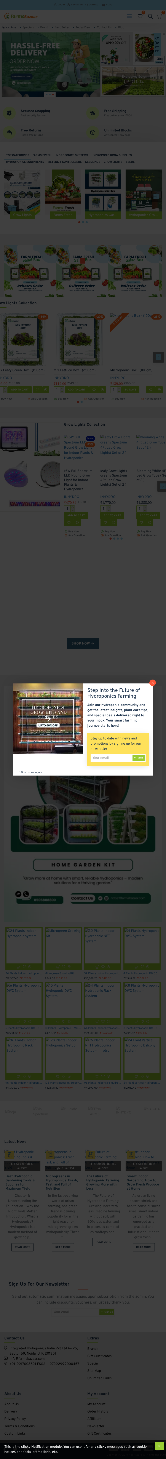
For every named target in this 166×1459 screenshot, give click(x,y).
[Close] (152, 683)
